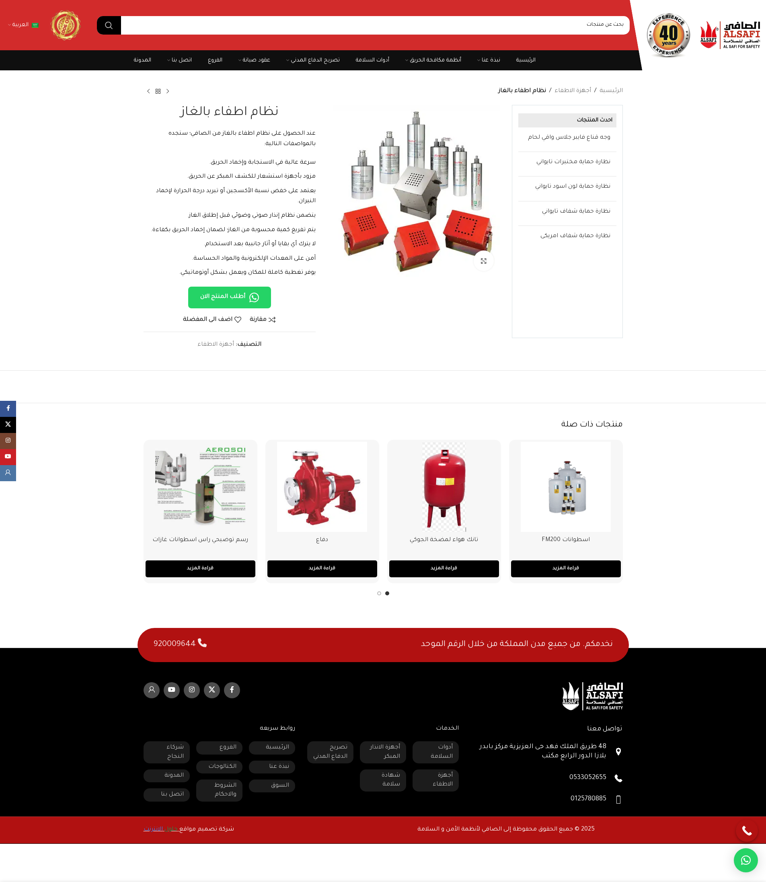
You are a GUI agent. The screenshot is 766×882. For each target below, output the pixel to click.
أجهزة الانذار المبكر (385, 752)
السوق (280, 786)
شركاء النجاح (175, 752)
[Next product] (148, 91)
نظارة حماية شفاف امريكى (575, 236)
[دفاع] (322, 487)
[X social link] (212, 690)
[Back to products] (158, 91)
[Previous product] (168, 91)
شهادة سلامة (391, 780)
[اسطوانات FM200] (566, 487)
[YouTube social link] (172, 690)
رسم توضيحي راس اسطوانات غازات (200, 540)
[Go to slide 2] (379, 593)
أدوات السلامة (442, 752)
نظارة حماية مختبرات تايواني (573, 162)
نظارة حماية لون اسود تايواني (572, 187)
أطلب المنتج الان (222, 297)
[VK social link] (152, 690)
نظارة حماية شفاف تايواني (576, 212)
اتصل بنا (172, 795)
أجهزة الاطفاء (572, 91)
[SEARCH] (109, 25)
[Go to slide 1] (387, 593)
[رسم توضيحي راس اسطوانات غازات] (200, 487)
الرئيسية (611, 91)
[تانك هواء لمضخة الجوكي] (444, 487)
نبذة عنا (279, 767)
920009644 (176, 644)
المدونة (174, 776)
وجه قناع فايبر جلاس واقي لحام (569, 138)
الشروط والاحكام (225, 790)
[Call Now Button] (747, 831)
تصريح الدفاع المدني (330, 752)
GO (65, 25)
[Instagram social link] (192, 690)
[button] (746, 860)
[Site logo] (730, 36)
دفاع (322, 540)
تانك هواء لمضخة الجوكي (444, 540)
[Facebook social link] (232, 690)
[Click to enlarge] (484, 260)
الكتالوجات (222, 767)
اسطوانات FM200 (566, 540)
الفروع (228, 748)
